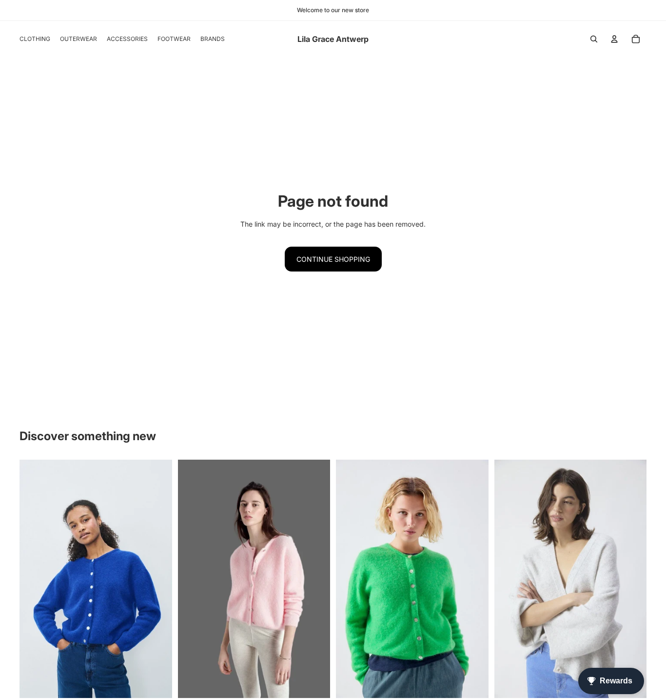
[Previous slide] (509, 578)
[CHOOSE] (157, 683)
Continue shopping (333, 259)
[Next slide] (631, 578)
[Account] (614, 39)
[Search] (594, 39)
